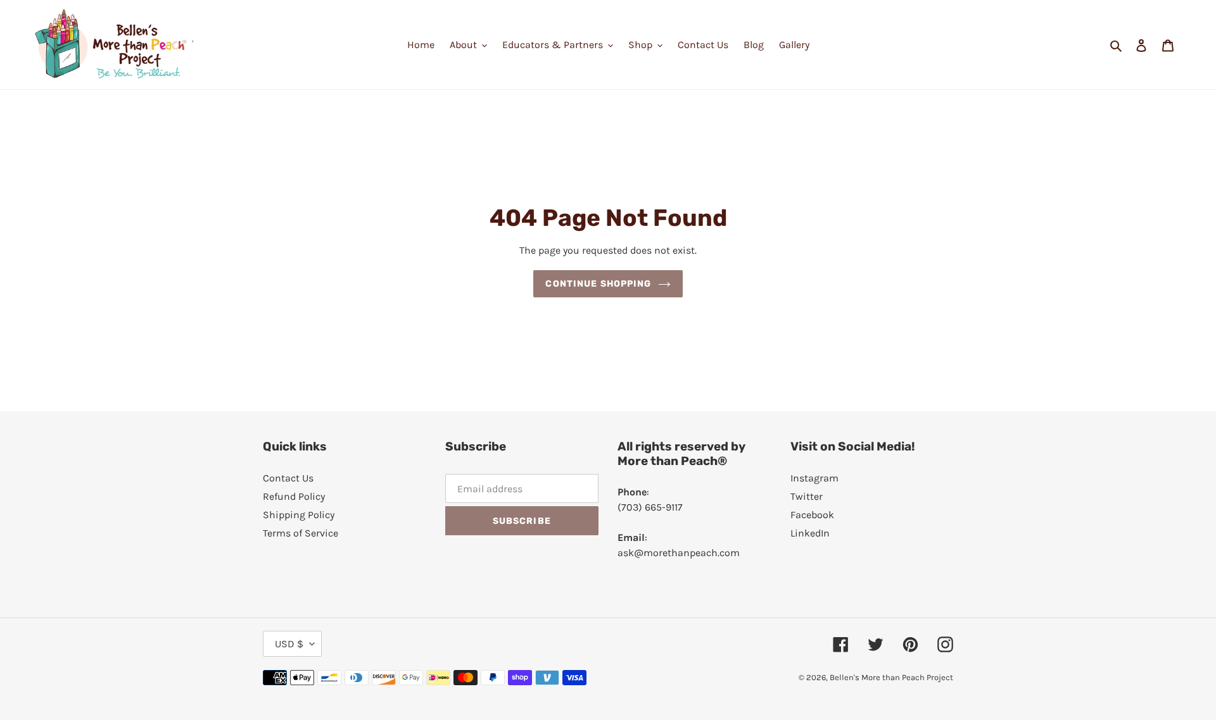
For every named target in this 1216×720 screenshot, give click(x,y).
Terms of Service (300, 533)
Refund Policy (294, 496)
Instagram (814, 478)
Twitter (806, 496)
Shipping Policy (298, 515)
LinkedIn (810, 533)
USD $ (289, 644)
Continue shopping (598, 283)
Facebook (812, 515)
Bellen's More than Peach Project (891, 677)
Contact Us (288, 478)
